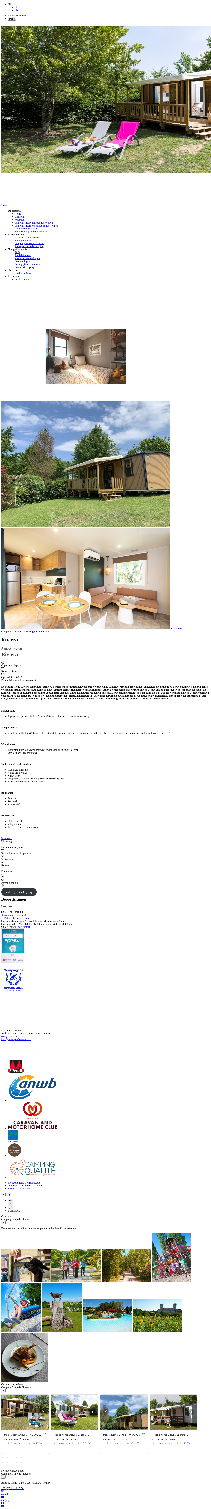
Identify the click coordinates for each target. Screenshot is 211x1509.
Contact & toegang (24, 267)
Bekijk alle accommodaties (18, 918)
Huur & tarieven (23, 240)
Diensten (19, 216)
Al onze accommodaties (27, 237)
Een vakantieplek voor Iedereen (31, 231)
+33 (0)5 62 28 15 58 (12, 1036)
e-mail (4, 1494)
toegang (5, 1500)
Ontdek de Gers (23, 273)
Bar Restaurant (22, 279)
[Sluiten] (2, 25)
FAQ (17, 252)
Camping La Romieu (12, 631)
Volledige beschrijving (19, 892)
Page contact (23, 926)
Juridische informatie (19, 1188)
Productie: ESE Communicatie (24, 1182)
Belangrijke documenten (27, 264)
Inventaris (6, 838)
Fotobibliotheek (23, 255)
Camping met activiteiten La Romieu (34, 222)
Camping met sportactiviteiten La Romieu (36, 225)
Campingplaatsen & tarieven (29, 243)
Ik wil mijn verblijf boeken (15, 915)
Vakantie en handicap (26, 228)
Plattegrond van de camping (29, 246)
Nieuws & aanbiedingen (27, 258)
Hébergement (33, 631)
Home (18, 213)
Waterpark (20, 219)
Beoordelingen (22, 261)
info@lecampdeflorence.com (16, 1039)
